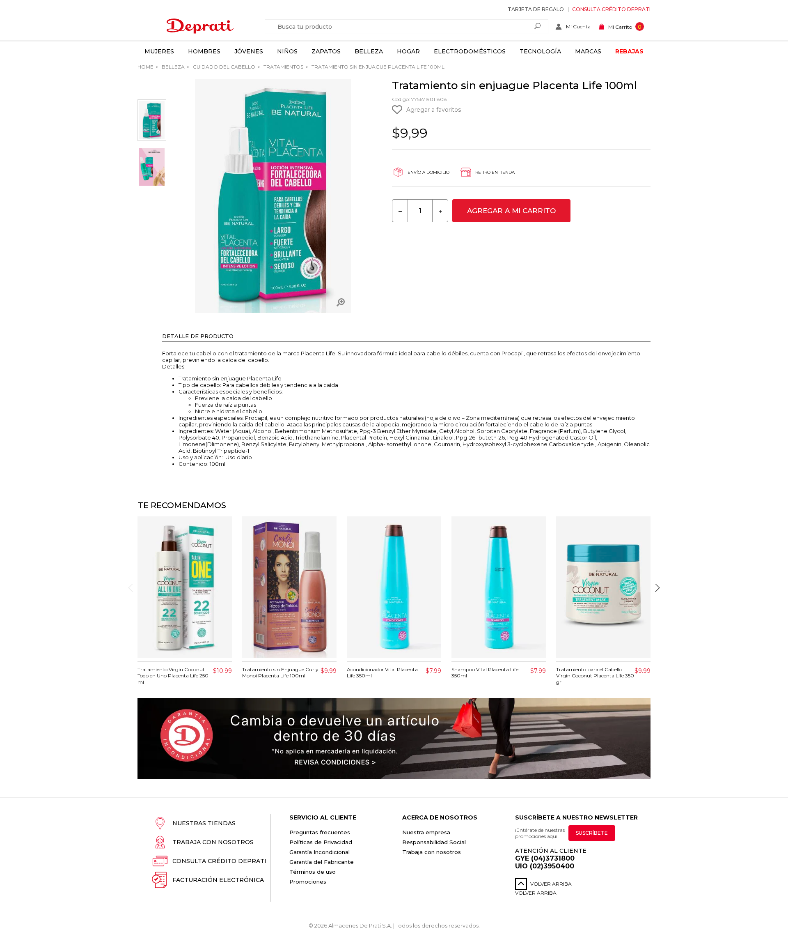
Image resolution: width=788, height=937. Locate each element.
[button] (657, 588)
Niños (287, 51)
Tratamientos (282, 67)
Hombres (204, 51)
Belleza (369, 51)
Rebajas (629, 51)
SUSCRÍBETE (592, 833)
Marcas (588, 51)
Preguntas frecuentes (319, 832)
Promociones (307, 881)
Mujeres (159, 51)
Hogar (408, 51)
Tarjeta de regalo (536, 9)
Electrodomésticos (470, 51)
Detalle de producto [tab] (198, 336)
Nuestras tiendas (204, 823)
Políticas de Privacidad (320, 842)
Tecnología (540, 51)
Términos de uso (312, 871)
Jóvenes (248, 51)
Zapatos (326, 51)
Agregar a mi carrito (511, 211)
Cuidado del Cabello (223, 67)
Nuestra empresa (426, 832)
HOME (145, 67)
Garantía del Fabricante (321, 862)
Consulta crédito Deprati (611, 9)
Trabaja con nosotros (213, 842)
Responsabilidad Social (434, 842)
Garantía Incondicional (319, 852)
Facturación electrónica (218, 880)
